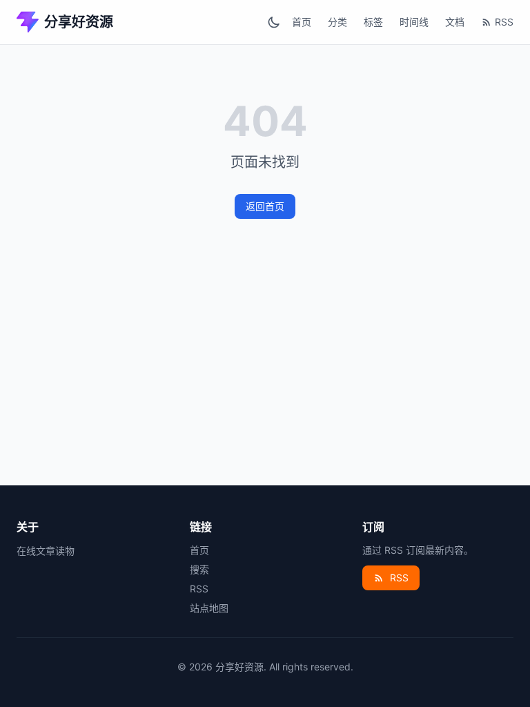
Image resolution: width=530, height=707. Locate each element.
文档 (454, 22)
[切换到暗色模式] (274, 22)
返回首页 (265, 206)
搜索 (199, 569)
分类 (337, 22)
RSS (504, 22)
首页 (301, 22)
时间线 (414, 22)
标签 (373, 22)
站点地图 (209, 608)
